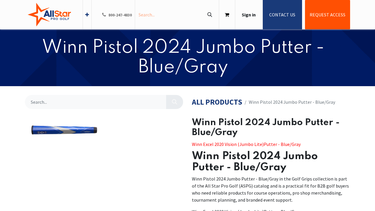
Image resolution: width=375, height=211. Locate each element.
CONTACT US (282, 15)
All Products (217, 102)
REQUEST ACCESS (327, 15)
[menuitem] (87, 14)
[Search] (210, 14)
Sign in (249, 15)
